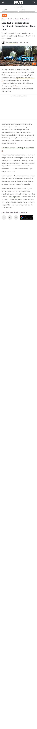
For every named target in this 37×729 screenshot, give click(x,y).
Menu (3, 3)
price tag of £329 (14, 197)
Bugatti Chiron (14, 86)
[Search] (34, 2)
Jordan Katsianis (13, 42)
